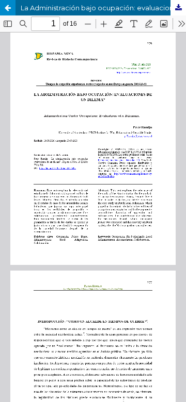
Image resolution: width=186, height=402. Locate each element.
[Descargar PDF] (178, 7)
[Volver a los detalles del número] (8, 7)
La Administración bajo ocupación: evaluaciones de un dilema (103, 8)
